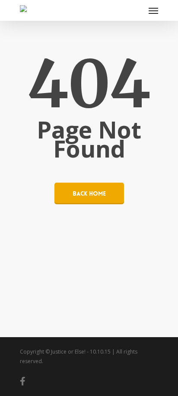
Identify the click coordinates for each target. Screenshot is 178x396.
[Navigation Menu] (153, 10)
